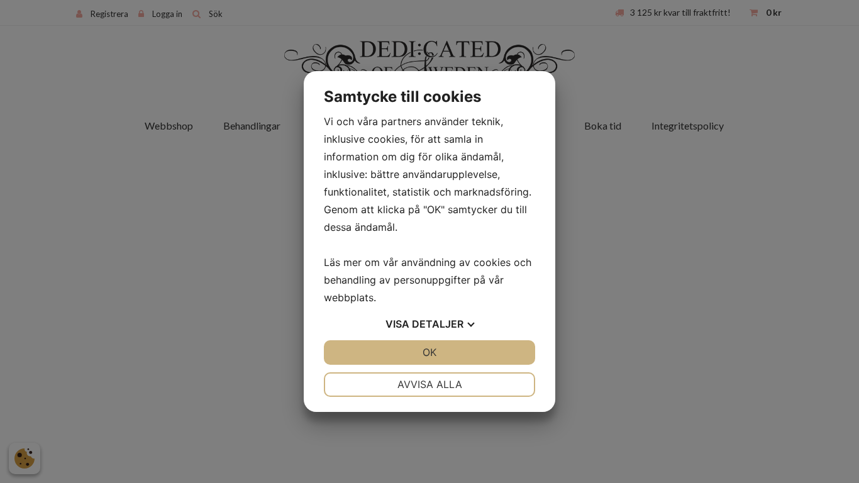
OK (429, 352)
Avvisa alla (429, 384)
